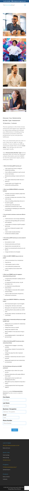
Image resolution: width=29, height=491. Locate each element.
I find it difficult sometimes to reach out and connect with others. (15, 173)
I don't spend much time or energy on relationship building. (13, 169)
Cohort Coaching (6, 455)
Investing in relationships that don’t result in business (15, 357)
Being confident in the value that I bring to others (14, 332)
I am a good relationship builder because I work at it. (14, 180)
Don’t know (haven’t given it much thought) (14, 303)
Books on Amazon (6, 476)
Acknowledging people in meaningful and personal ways (14, 336)
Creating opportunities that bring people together (14, 386)
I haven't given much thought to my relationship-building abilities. (13, 184)
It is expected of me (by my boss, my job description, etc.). (14, 283)
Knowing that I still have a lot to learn (13, 305)
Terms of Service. (17, 489)
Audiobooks (5, 479)
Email (4, 415)
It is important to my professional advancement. (12, 286)
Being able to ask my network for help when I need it (15, 382)
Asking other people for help (11, 329)
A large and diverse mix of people (12, 252)
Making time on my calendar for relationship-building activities (15, 324)
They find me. (8, 262)
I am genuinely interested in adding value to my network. (15, 279)
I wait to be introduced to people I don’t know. (14, 229)
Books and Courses (6, 448)
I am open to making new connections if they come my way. (15, 198)
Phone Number (7, 420)
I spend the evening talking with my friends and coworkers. (15, 221)
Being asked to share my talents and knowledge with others (13, 378)
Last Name (6, 403)
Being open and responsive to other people (15, 307)
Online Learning (6, 457)
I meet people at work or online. (12, 264)
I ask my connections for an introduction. (14, 260)
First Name (6, 397)
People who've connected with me (12, 246)
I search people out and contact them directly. (13, 269)
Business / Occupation (9, 409)
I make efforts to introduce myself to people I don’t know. (15, 225)
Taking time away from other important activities (14, 353)
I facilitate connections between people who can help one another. (15, 194)
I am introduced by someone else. (12, 266)
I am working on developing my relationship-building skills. (15, 209)
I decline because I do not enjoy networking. (15, 218)
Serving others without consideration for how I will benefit (15, 314)
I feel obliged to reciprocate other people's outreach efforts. (14, 290)
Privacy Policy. (11, 489)
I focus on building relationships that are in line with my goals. (15, 201)
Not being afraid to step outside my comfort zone (15, 310)
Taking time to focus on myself (12, 327)
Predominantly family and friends (12, 244)
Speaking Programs (6, 469)
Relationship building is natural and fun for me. (15, 176)
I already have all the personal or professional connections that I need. (13, 205)
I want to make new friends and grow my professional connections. (14, 294)
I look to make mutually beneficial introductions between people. (12, 232)
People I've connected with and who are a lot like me (15, 249)
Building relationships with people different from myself (15, 375)
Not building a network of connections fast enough (14, 350)
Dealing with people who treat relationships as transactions (15, 361)
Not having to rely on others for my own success (14, 371)
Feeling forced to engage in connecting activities (14, 346)
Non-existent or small (10, 242)
